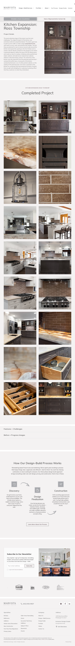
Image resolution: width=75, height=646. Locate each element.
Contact (70, 8)
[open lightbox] (20, 117)
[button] (25, 8)
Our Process (54, 8)
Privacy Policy (68, 641)
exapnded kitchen (30, 43)
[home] (10, 8)
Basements (24, 628)
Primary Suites (7, 631)
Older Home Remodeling (27, 615)
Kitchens (6, 615)
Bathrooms (6, 618)
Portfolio (40, 623)
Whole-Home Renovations (10, 623)
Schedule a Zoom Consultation (20, 19)
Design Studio (63, 8)
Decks (22, 618)
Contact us (43, 639)
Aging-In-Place (24, 625)
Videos (40, 626)
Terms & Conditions (18, 569)
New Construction (8, 626)
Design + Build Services (44, 618)
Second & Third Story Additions (26, 622)
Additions (6, 621)
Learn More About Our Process (37, 524)
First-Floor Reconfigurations (11, 628)
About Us (40, 615)
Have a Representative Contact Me (54, 19)
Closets (23, 631)
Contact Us (41, 628)
